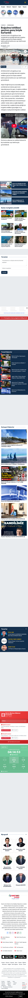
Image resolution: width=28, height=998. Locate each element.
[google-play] (20, 957)
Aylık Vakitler (5, 771)
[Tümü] (26, 629)
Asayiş (3, 7)
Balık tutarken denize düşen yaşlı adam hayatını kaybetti (6, 245)
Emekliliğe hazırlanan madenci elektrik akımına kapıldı (20, 245)
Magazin (4, 985)
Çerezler (15, 996)
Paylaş (4, 66)
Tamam (20, 996)
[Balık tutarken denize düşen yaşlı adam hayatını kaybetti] (7, 239)
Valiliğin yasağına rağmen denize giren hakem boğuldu (20, 219)
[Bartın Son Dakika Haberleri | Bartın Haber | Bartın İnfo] (6, 2)
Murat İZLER (11, 647)
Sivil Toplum (15, 964)
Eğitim (24, 962)
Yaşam (24, 7)
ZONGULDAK (10, 25)
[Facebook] (7, 933)
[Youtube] (15, 933)
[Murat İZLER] (4, 648)
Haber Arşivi (19, 950)
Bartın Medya (5, 988)
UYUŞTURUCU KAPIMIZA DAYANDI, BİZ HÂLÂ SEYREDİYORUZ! (17, 635)
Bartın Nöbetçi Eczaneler (5, 938)
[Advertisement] (14, 291)
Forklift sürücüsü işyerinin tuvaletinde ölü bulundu (20, 232)
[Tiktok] (18, 933)
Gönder (4, 272)
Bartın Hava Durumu (21, 937)
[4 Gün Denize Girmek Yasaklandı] (7, 213)
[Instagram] (13, 933)
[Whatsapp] (20, 933)
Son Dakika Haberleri (7, 950)
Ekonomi (4, 964)
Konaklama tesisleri (7, 987)
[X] (10, 933)
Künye (9, 985)
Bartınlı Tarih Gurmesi (14, 639)
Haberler (3, 25)
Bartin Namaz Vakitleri (8, 942)
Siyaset (14, 7)
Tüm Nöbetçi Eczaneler (14, 741)
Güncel (9, 7)
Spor (19, 7)
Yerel (24, 964)
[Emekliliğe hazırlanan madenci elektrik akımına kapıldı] (21, 239)
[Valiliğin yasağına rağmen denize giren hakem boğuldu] (21, 213)
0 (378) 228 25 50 (6, 730)
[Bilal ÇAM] (4, 634)
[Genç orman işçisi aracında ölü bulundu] (7, 226)
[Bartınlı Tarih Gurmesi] (4, 641)
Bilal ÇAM (11, 632)
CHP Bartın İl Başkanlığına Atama (16, 648)
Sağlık (9, 964)
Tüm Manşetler (19, 947)
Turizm (20, 964)
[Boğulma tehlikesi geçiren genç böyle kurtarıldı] (14, 57)
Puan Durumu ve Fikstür (8, 947)
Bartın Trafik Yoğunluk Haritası (20, 943)
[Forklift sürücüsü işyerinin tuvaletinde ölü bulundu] (21, 226)
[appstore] (7, 957)
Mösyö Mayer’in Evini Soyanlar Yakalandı (16, 642)
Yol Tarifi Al (15, 730)
